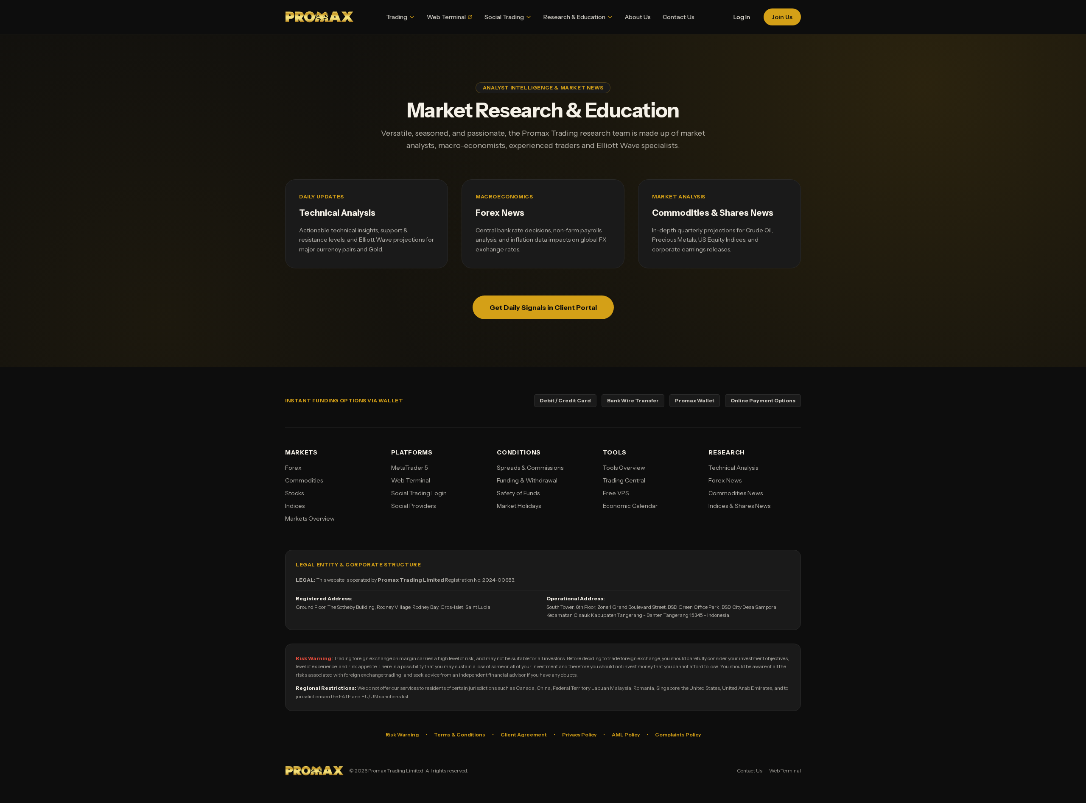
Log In (741, 17)
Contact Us (678, 17)
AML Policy (626, 734)
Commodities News (735, 493)
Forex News (725, 480)
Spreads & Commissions (530, 467)
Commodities (304, 480)
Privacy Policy (579, 734)
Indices (295, 506)
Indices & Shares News (739, 506)
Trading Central (624, 480)
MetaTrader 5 (409, 467)
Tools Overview (624, 467)
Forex (293, 467)
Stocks (294, 493)
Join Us (782, 17)
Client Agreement (524, 734)
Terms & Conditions (459, 734)
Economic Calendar (630, 506)
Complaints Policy (678, 734)
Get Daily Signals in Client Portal (543, 307)
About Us (638, 17)
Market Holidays (519, 506)
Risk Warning (402, 734)
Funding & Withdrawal (527, 480)
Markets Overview (310, 518)
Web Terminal (410, 480)
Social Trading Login (419, 493)
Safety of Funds (518, 493)
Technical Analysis (733, 467)
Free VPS (616, 493)
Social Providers (413, 506)
